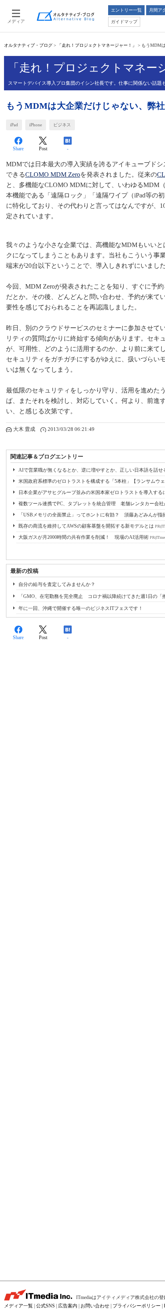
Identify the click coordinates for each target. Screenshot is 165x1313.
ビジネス (62, 124)
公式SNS (45, 1306)
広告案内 (67, 1306)
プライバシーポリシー (137, 1306)
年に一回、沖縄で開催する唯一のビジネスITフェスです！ (80, 608)
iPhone (35, 124)
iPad (14, 124)
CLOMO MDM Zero (52, 174)
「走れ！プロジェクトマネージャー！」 (97, 45)
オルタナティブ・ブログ (28, 45)
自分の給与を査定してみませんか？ (56, 584)
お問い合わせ (94, 1306)
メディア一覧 (18, 1306)
